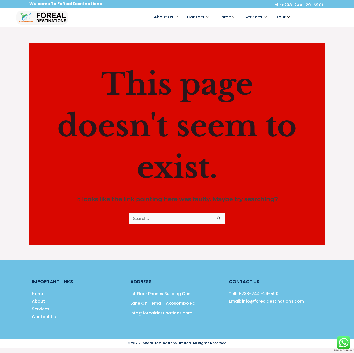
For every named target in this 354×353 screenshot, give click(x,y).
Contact (196, 17)
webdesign (348, 350)
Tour (281, 17)
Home (224, 17)
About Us (163, 17)
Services (253, 17)
